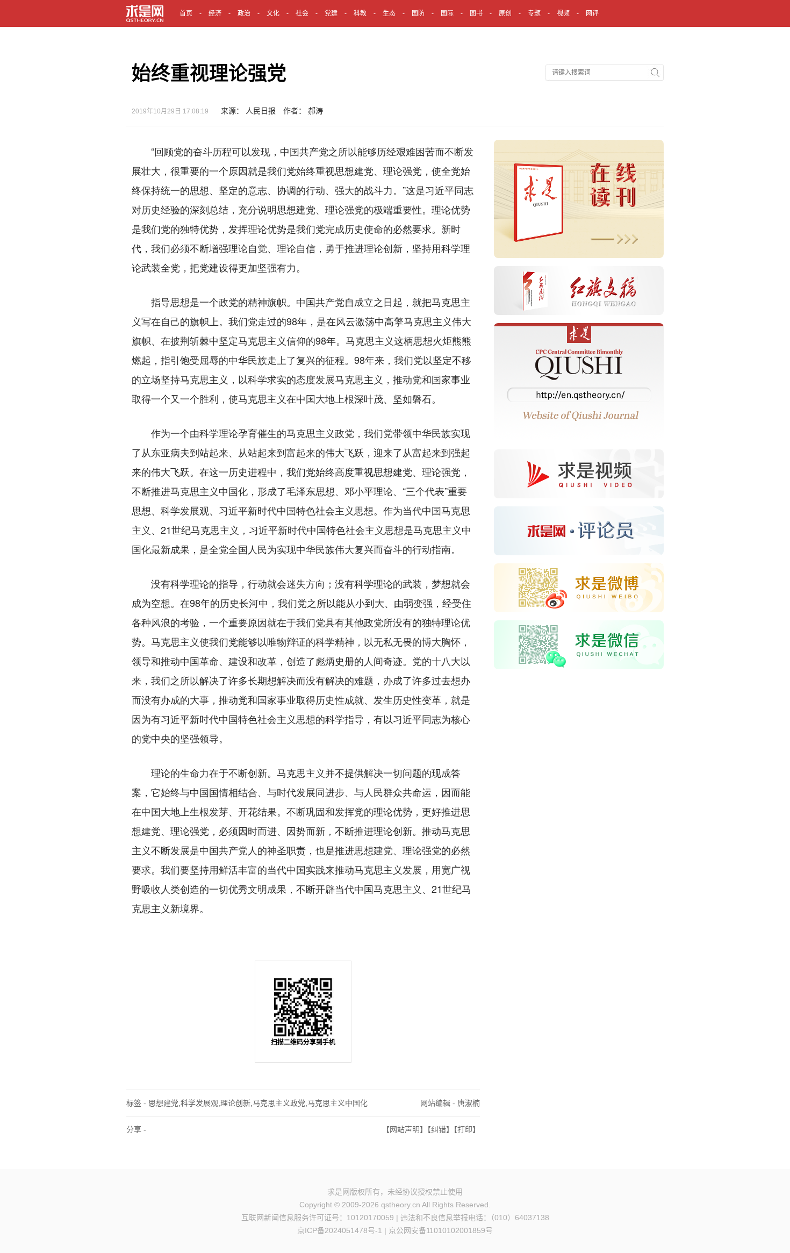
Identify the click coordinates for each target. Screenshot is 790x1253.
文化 (273, 13)
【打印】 (467, 1129)
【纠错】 (440, 1129)
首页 (185, 13)
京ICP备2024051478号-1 (339, 1230)
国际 (447, 13)
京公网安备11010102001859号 (441, 1230)
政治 (244, 13)
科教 (360, 13)
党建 (331, 13)
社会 (302, 13)
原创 (505, 13)
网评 (592, 13)
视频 (563, 13)
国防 (418, 13)
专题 (534, 13)
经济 (215, 13)
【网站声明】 (404, 1129)
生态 (389, 13)
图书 (476, 13)
